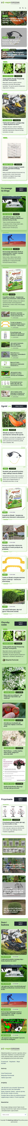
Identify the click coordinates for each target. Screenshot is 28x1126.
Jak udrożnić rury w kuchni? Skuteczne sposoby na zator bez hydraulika (13, 54)
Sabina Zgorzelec (6, 1077)
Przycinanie (7, 819)
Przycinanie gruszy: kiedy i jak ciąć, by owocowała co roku (16, 383)
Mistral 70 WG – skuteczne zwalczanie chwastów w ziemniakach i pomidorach (17, 365)
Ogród (5, 16)
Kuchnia (5, 49)
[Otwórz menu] (20, 8)
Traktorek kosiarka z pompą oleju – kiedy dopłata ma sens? (13, 123)
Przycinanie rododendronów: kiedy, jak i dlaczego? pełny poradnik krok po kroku (14, 891)
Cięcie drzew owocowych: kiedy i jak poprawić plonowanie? (13, 850)
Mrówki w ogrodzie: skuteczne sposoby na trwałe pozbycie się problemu (17, 315)
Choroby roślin (8, 76)
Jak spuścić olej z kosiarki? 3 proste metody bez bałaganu (17, 374)
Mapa (18, 1061)
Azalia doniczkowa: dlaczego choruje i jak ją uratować (13, 787)
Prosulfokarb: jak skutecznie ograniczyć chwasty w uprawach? (17, 334)
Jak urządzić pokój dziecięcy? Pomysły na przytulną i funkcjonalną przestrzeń (17, 394)
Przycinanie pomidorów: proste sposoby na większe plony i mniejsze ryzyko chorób (14, 867)
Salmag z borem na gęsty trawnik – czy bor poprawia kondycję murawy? (14, 168)
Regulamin (12, 1061)
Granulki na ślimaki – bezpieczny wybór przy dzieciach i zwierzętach (14, 297)
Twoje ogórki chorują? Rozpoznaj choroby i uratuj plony (13, 79)
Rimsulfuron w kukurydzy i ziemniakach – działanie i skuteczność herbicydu (17, 355)
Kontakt (3, 1063)
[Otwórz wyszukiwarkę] (22, 8)
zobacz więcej (21, 189)
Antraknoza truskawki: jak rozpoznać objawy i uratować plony (13, 724)
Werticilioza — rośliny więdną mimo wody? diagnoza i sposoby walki (13, 752)
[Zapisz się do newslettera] (25, 1114)
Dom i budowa (7, 120)
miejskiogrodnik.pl (12, 1120)
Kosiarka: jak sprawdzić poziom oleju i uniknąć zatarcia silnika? (11, 42)
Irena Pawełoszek (6, 1073)
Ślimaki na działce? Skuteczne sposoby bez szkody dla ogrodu (14, 20)
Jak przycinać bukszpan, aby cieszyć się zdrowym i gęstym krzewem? (13, 910)
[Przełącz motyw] (25, 8)
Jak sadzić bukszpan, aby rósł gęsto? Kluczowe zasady (16, 344)
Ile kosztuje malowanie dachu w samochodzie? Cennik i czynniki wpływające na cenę (13, 253)
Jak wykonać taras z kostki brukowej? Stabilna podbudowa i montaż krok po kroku (13, 218)
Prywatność (4, 1061)
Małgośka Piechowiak (7, 1075)
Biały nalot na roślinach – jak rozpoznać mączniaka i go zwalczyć (13, 696)
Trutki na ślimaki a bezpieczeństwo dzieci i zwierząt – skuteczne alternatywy (17, 325)
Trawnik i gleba (8, 164)
